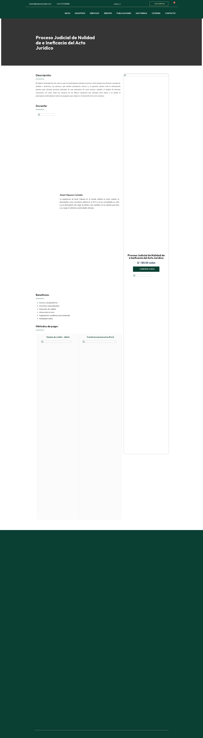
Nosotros (80, 13)
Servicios (94, 13)
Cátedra (156, 13)
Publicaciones (124, 13)
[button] (159, 4)
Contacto (170, 13)
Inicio (67, 13)
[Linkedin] (145, 3)
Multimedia (141, 13)
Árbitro (108, 13)
